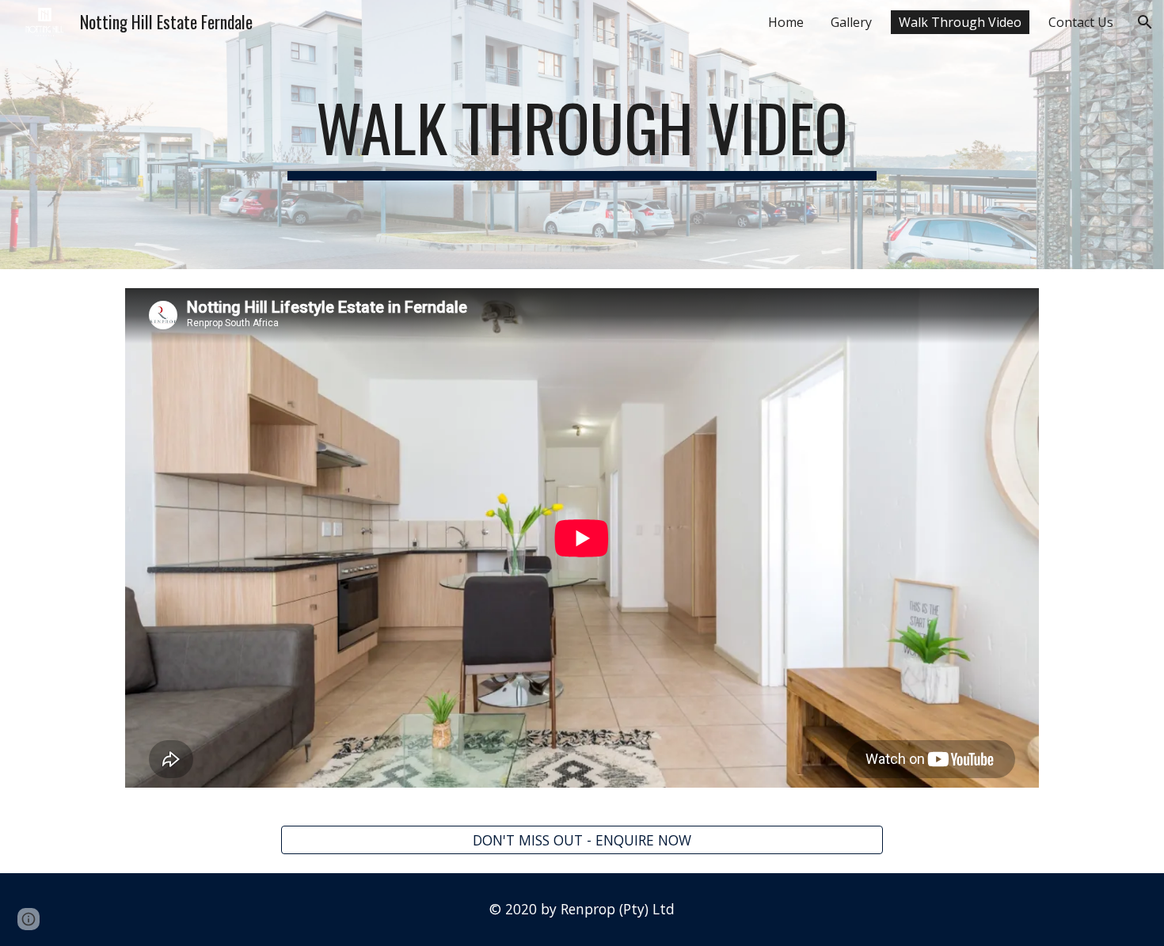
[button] (1145, 22)
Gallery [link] (851, 22)
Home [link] (786, 22)
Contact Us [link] (1080, 22)
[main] (582, 134)
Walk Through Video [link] (960, 22)
